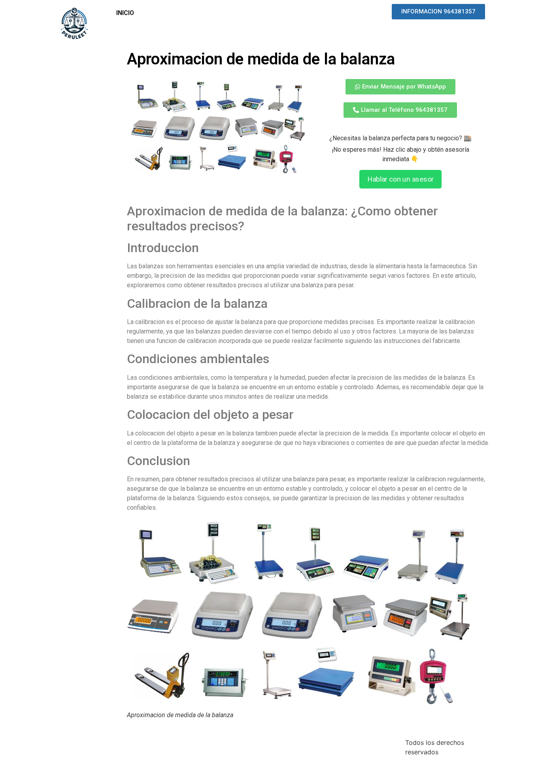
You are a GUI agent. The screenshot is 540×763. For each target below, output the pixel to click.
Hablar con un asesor (400, 179)
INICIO (125, 13)
